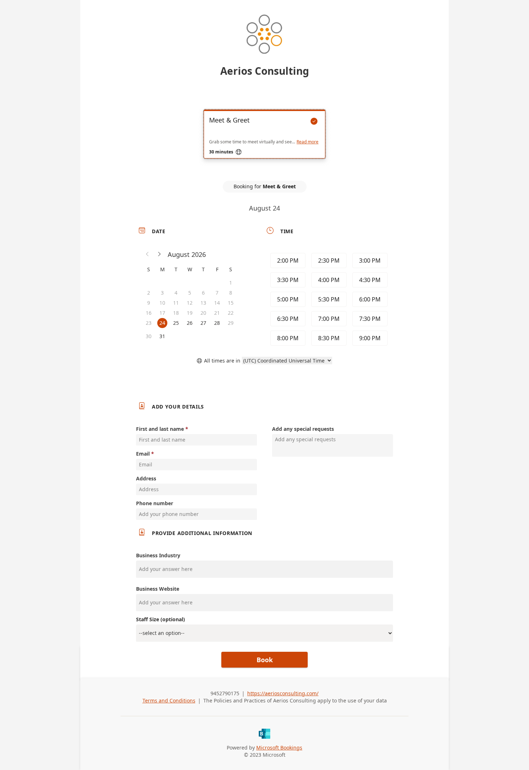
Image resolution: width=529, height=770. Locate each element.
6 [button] (203, 292)
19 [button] (190, 312)
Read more (307, 141)
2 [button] (148, 292)
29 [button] (231, 322)
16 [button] (149, 312)
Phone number (154, 503)
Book (265, 659)
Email (143, 453)
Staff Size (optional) (160, 619)
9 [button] (148, 302)
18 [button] (176, 312)
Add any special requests (303, 428)
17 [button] (162, 312)
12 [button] (190, 302)
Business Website (157, 588)
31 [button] (162, 336)
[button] (147, 254)
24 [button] (162, 322)
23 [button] (149, 322)
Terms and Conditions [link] (169, 700)
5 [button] (189, 292)
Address (146, 478)
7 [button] (217, 292)
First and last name (160, 428)
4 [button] (176, 292)
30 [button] (149, 336)
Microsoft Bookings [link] (279, 747)
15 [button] (231, 302)
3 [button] (162, 292)
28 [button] (217, 322)
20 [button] (203, 312)
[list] (264, 140)
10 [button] (162, 302)
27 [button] (203, 322)
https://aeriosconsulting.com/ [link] (282, 693)
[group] (328, 299)
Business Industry (158, 555)
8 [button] (230, 292)
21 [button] (217, 312)
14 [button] (217, 302)
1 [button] (230, 282)
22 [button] (231, 312)
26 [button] (190, 322)
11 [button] (176, 302)
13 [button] (203, 302)
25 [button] (176, 322)
